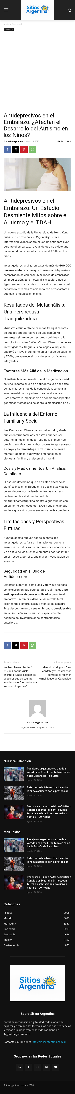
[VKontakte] (55, 1067)
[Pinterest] (24, 149)
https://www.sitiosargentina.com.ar (37, 727)
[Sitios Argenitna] (37, 983)
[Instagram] (46, 1067)
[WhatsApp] (32, 149)
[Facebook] (7, 149)
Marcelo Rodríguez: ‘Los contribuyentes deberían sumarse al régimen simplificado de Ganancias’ (55, 673)
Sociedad (17, 23)
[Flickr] (37, 1067)
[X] (15, 149)
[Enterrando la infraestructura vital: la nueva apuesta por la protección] (14, 793)
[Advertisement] (37, 73)
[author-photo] (37, 717)
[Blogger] (19, 1067)
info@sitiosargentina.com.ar (49, 1042)
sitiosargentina (15, 141)
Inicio (6, 23)
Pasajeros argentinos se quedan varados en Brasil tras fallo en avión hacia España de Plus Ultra (48, 772)
